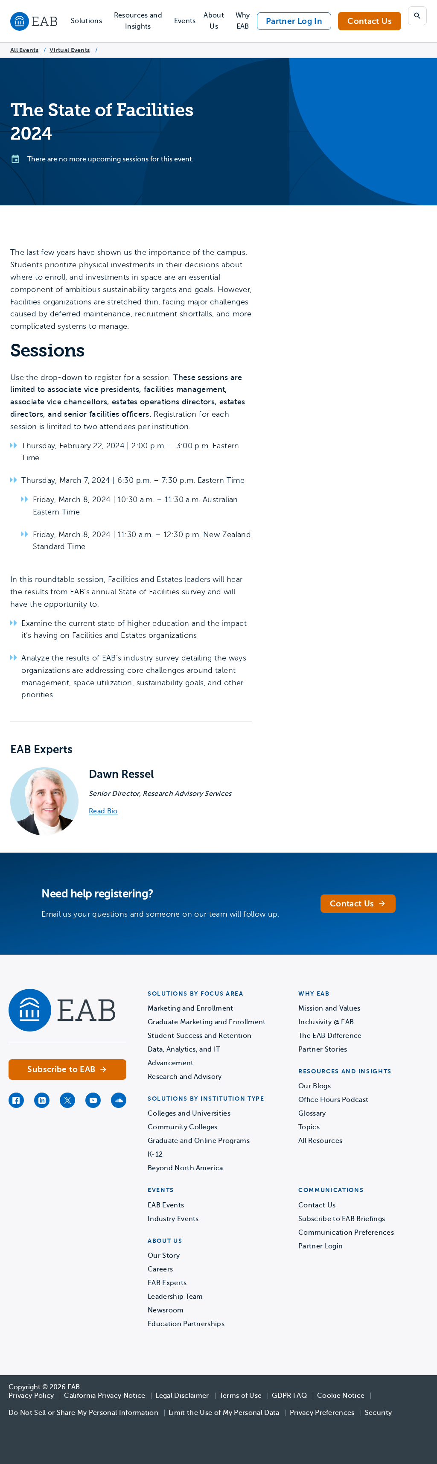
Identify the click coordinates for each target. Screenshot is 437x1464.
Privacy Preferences (322, 1413)
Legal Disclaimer (182, 1396)
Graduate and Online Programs (199, 1141)
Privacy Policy (31, 1396)
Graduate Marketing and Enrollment (207, 1022)
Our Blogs (314, 1086)
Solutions (86, 21)
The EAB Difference (330, 1036)
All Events (24, 50)
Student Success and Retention (199, 1036)
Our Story (164, 1255)
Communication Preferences (346, 1232)
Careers (160, 1269)
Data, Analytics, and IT (184, 1049)
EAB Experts (167, 1283)
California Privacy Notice (104, 1396)
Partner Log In (294, 21)
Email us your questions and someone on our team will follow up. (160, 914)
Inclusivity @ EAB (326, 1022)
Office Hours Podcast (333, 1100)
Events (185, 21)
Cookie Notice (340, 1396)
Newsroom (166, 1310)
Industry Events (173, 1219)
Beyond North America (185, 1168)
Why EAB (243, 21)
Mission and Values (329, 1008)
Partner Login (320, 1246)
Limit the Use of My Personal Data (224, 1413)
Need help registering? (97, 894)
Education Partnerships (186, 1324)
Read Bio (103, 811)
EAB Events (166, 1205)
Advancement (171, 1063)
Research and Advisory (185, 1077)
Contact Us (369, 21)
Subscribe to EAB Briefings (341, 1219)
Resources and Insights (138, 21)
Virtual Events (70, 50)
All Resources (320, 1141)
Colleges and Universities (189, 1113)
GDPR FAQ (289, 1396)
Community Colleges (183, 1127)
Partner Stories (322, 1049)
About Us (214, 21)
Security (378, 1413)
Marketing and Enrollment (190, 1008)
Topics (309, 1127)
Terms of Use (240, 1396)
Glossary (312, 1113)
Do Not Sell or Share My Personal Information (83, 1413)
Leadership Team (175, 1296)
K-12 (155, 1154)
